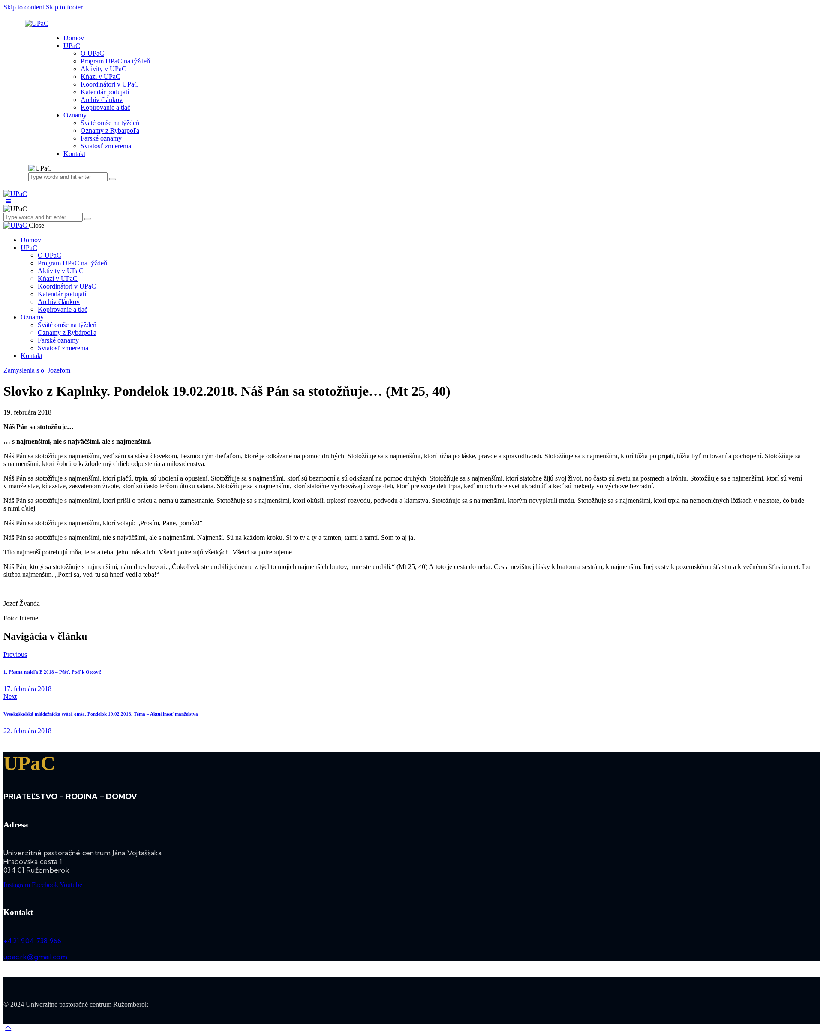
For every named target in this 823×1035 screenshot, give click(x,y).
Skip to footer (64, 7)
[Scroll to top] (8, 1027)
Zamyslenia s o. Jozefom (36, 370)
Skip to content (23, 7)
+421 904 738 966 (32, 940)
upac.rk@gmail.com (35, 956)
